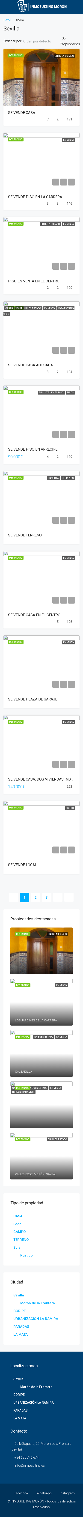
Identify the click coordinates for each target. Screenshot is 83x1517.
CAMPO (19, 1232)
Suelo (70, 808)
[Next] (57, 897)
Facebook (20, 1493)
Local (17, 1224)
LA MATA (20, 1334)
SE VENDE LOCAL (22, 865)
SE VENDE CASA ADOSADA (30, 365)
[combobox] (41, 41)
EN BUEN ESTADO (64, 56)
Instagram (67, 1493)
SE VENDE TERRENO (25, 535)
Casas (9, 308)
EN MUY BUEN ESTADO (28, 308)
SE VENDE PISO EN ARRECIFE (32, 449)
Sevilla (18, 1295)
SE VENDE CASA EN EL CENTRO (34, 615)
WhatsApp (44, 1493)
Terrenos (68, 478)
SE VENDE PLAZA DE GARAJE (32, 699)
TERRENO (21, 1240)
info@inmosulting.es (30, 1465)
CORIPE (19, 1311)
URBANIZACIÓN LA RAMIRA (35, 1319)
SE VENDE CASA (21, 113)
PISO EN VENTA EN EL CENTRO (33, 281)
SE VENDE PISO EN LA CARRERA (35, 197)
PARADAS (21, 1327)
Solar (17, 1247)
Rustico (26, 1255)
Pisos (70, 392)
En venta (68, 140)
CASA (17, 1216)
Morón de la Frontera (37, 1303)
